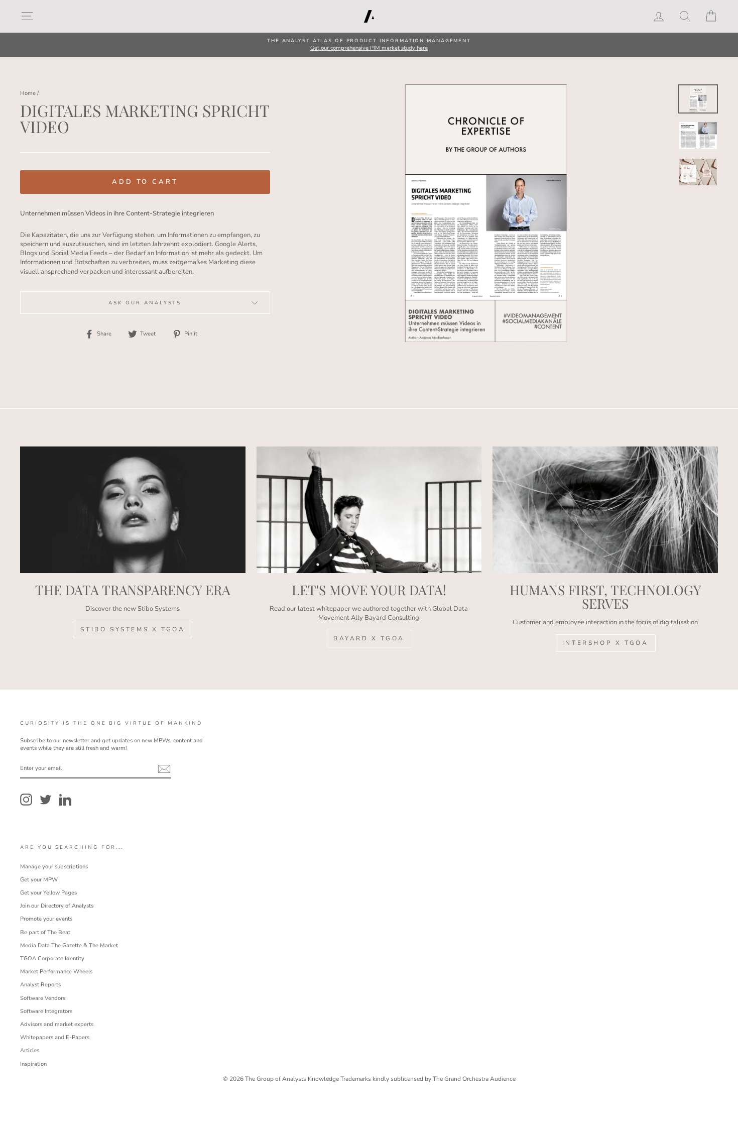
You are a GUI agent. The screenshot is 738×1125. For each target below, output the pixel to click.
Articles (29, 1050)
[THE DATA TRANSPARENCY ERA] (132, 509)
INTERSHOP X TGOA (605, 643)
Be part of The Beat (45, 932)
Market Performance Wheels (56, 971)
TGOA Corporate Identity (52, 958)
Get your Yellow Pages (48, 892)
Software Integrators (46, 1011)
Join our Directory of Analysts (56, 906)
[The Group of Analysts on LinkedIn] (65, 800)
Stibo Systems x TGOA (132, 629)
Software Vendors (42, 998)
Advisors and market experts (56, 1024)
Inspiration (33, 1064)
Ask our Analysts (144, 302)
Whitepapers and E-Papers (54, 1037)
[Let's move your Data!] (369, 509)
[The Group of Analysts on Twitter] (46, 800)
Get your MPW (39, 879)
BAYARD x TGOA (369, 638)
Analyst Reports (40, 984)
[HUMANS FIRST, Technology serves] (605, 509)
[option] (369, 45)
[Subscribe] (164, 769)
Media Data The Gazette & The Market (69, 945)
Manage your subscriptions (54, 866)
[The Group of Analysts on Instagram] (26, 800)
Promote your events (46, 919)
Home (28, 93)
